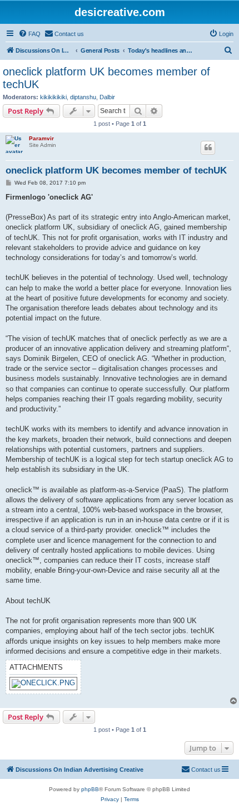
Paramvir (41, 138)
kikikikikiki (53, 97)
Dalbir (107, 97)
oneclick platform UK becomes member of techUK (106, 77)
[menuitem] (29, 33)
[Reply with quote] (208, 147)
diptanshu (83, 97)
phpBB (90, 789)
